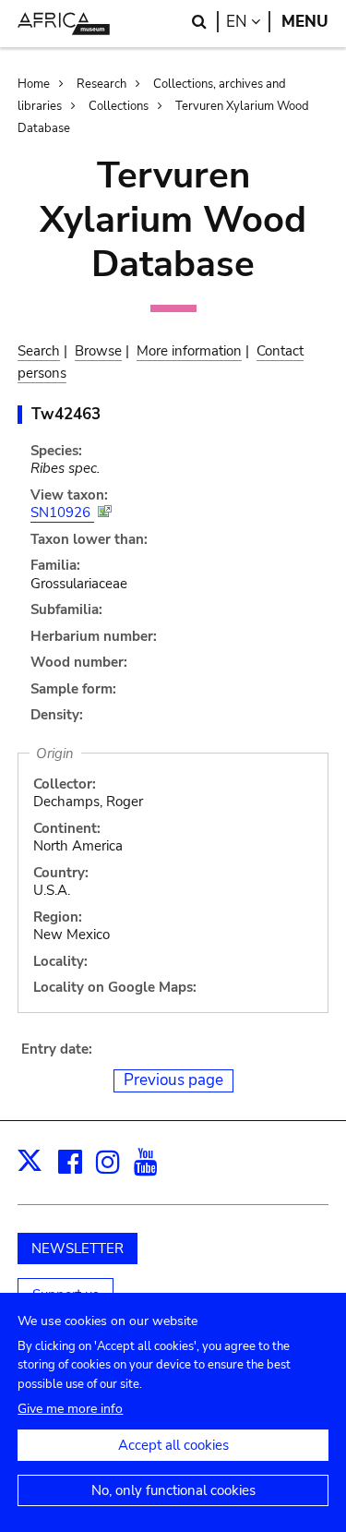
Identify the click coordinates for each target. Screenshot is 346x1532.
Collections (119, 106)
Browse (98, 351)
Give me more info (70, 1409)
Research (101, 84)
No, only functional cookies (173, 1490)
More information (189, 351)
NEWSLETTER (77, 1248)
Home (34, 84)
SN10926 (62, 512)
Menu (304, 21)
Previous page (173, 1080)
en (248, 21)
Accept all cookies (173, 1445)
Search (39, 351)
